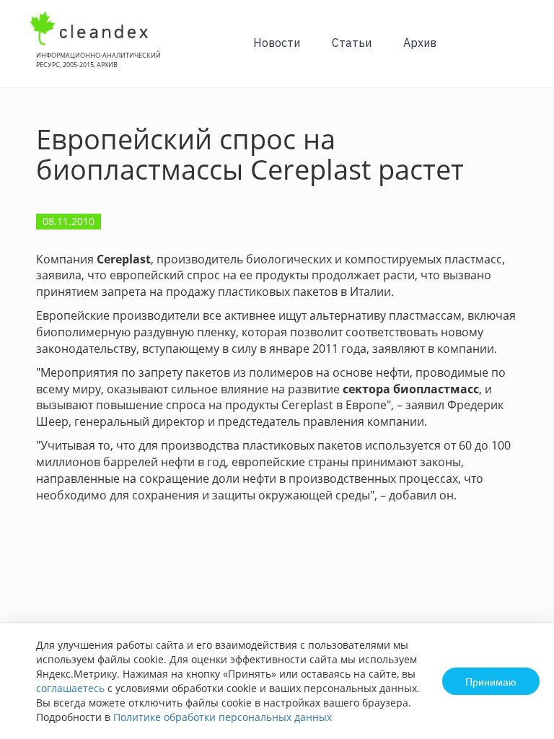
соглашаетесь (70, 688)
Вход (520, 51)
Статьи (351, 42)
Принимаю (490, 681)
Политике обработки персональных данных (222, 717)
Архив (419, 42)
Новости (276, 42)
